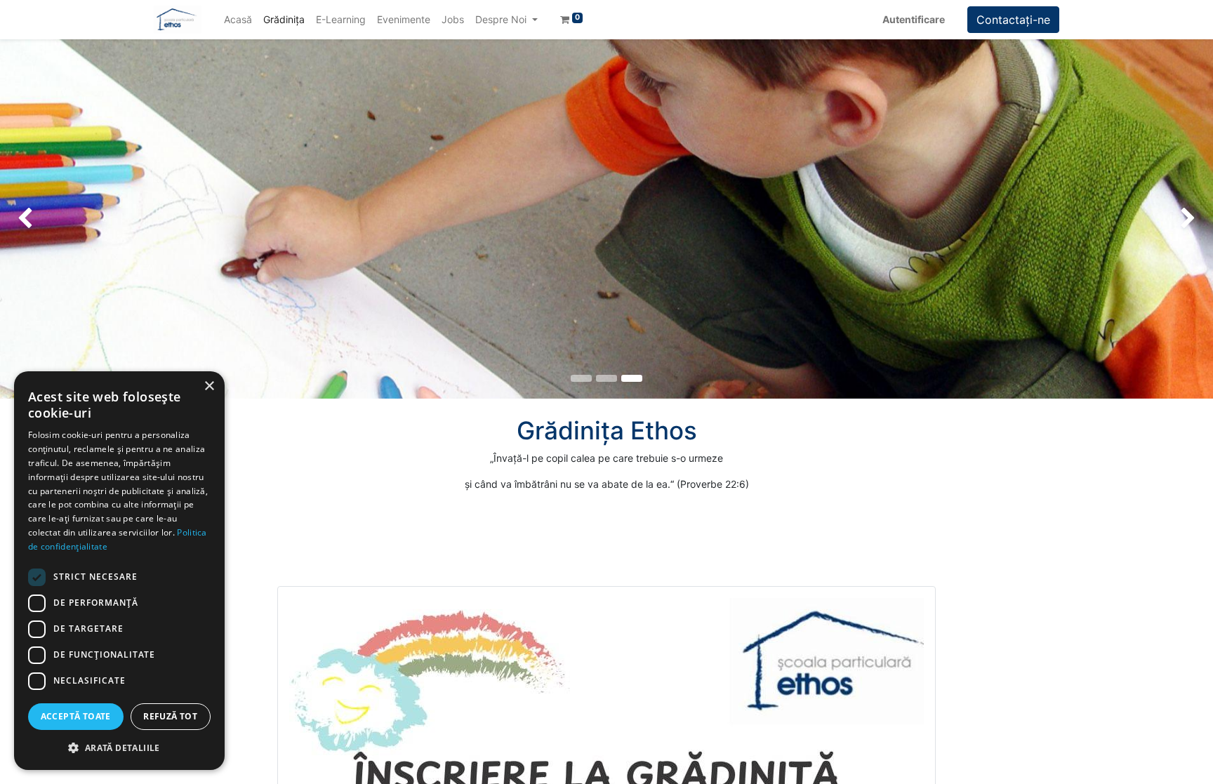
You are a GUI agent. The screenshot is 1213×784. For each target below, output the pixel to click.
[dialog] (119, 570)
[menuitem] (238, 19)
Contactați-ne (1013, 20)
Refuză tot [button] (170, 716)
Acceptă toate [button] (76, 716)
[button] (119, 747)
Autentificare (913, 19)
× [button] (209, 386)
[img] (48, 219)
